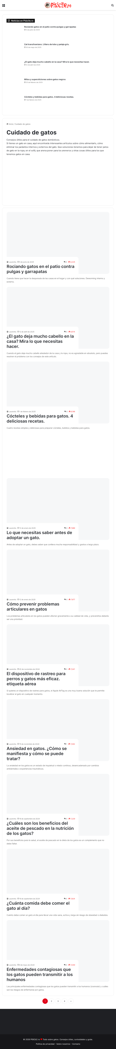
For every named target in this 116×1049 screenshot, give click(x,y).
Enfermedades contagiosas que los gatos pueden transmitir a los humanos (40, 974)
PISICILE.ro (35, 1039)
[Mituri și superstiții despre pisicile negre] (14, 86)
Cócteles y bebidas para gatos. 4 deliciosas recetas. (40, 418)
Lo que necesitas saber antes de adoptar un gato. (39, 535)
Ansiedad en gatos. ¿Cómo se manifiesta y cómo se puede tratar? (37, 753)
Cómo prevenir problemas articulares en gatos (33, 606)
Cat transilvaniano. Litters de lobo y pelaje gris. (46, 44)
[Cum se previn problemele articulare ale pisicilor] (58, 580)
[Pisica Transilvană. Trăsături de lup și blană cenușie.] (14, 50)
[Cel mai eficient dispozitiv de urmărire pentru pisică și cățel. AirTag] (58, 655)
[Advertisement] (58, 178)
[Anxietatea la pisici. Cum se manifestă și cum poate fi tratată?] (58, 730)
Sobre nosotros (63, 1044)
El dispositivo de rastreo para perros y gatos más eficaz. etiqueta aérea (36, 678)
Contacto (76, 1044)
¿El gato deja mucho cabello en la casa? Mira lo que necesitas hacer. (40, 341)
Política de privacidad (45, 1044)
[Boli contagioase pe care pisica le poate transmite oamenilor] (58, 951)
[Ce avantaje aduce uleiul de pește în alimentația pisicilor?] (58, 805)
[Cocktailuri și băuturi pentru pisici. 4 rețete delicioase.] (58, 392)
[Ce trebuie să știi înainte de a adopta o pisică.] (58, 509)
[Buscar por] (112, 6)
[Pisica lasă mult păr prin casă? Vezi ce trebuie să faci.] (58, 318)
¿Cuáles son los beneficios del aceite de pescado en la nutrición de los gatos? (40, 828)
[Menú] (3, 6)
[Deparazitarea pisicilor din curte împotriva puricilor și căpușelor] (58, 243)
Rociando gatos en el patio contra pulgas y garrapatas (40, 269)
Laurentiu (12, 262)
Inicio (10, 124)
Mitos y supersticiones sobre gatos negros (45, 79)
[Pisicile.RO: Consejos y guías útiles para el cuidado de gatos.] (58, 5)
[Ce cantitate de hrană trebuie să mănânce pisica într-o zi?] (58, 880)
